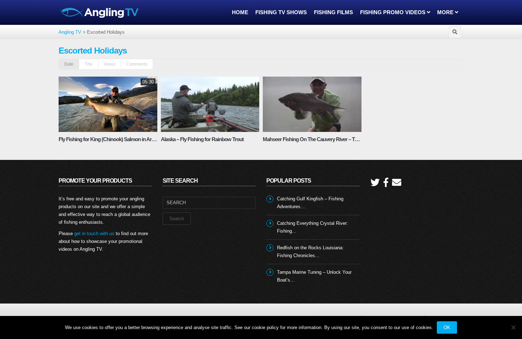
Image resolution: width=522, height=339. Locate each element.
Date (69, 64)
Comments (136, 64)
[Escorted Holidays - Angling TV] (99, 12)
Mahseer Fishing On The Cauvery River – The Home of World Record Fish (342, 139)
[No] (513, 327)
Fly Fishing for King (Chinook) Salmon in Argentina (113, 139)
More (446, 12)
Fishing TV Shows (281, 12)
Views (109, 64)
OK (447, 327)
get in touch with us (94, 233)
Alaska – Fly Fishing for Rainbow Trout (202, 139)
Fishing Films (333, 12)
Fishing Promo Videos (393, 12)
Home (240, 12)
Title (89, 64)
